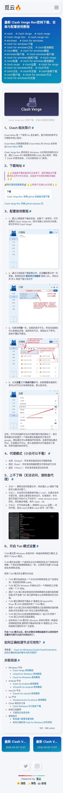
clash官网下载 (49, 71)
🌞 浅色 (21, 783)
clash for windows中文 (20, 67)
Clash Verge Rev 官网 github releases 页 (23, 203)
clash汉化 (12, 71)
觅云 (38, 778)
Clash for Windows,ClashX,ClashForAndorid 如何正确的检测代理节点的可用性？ (30, 651)
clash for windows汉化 (20, 47)
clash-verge (43, 33)
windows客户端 (15, 54)
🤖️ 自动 (42, 783)
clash (10, 33)
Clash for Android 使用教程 (25, 683)
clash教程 (12, 50)
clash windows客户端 (41, 54)
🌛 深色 (31, 783)
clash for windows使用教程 (38, 61)
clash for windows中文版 (21, 78)
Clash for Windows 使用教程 (26, 677)
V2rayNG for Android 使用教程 (27, 687)
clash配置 (12, 61)
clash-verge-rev (39, 37)
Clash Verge (25, 33)
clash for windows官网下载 (22, 57)
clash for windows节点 (38, 74)
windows (12, 40)
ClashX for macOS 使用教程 (26, 693)
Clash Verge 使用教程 (23, 670)
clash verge (49, 57)
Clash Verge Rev (16, 37)
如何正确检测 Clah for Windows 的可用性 (32, 722)
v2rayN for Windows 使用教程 (27, 674)
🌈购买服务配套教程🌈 (15, 184)
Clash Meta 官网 (14, 146)
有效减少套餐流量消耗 (23, 719)
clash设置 (30, 64)
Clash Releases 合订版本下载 (27, 706)
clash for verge (49, 64)
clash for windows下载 (20, 44)
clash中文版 (29, 71)
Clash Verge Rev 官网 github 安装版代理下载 (28, 196)
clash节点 (43, 67)
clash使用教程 (46, 47)
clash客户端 (13, 74)
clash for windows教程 (36, 50)
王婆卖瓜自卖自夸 (21, 712)
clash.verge (13, 64)
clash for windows (32, 40)
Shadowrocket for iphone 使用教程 (29, 700)
